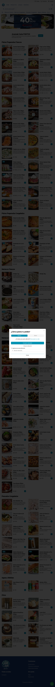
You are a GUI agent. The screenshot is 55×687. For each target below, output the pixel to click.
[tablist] (27, 335)
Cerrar (27, 355)
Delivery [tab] (19, 335)
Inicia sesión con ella (34, 339)
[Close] (44, 330)
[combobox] (28, 350)
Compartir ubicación (27, 343)
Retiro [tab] (35, 335)
